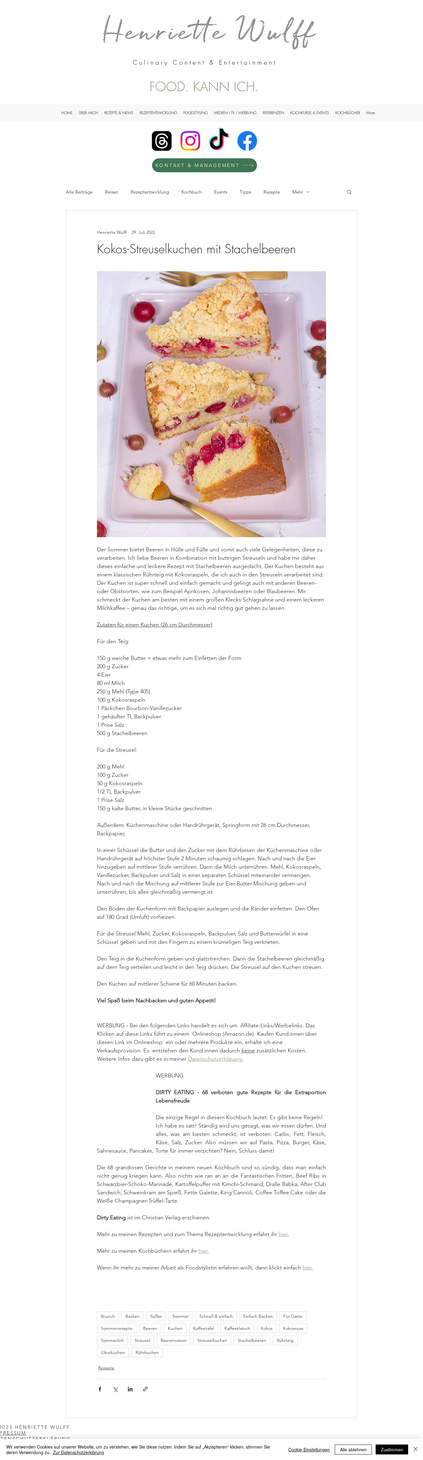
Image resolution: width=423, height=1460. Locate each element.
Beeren (150, 1328)
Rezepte (272, 192)
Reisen (111, 192)
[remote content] (120, 1101)
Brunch (108, 1316)
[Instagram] (190, 141)
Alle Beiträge (79, 192)
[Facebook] (247, 141)
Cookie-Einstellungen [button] (309, 1449)
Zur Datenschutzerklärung (78, 1452)
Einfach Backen (258, 1316)
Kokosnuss (293, 1328)
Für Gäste (293, 1316)
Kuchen (175, 1328)
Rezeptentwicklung (150, 192)
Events (220, 192)
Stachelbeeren (252, 1340)
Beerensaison (174, 1340)
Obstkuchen (113, 1352)
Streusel (142, 1340)
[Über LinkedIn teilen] (130, 1389)
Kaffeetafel (203, 1328)
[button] (349, 191)
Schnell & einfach (216, 1316)
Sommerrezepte (117, 1328)
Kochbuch (191, 192)
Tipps (245, 192)
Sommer (180, 1316)
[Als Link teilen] (145, 1389)
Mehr (297, 192)
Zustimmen (392, 1449)
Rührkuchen (147, 1352)
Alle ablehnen (353, 1449)
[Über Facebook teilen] (100, 1389)
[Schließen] (415, 1449)
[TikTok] (219, 141)
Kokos (267, 1328)
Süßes (156, 1316)
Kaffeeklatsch (237, 1328)
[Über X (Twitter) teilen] (115, 1389)
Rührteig (285, 1340)
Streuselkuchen (212, 1340)
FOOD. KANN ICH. (204, 86)
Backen (132, 1316)
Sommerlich (112, 1340)
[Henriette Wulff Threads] (162, 141)
